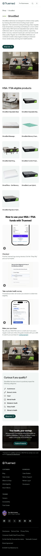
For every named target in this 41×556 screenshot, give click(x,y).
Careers (4, 498)
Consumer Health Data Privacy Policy (13, 535)
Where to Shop (6, 480)
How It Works (6, 488)
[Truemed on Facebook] (25, 521)
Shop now (7, 47)
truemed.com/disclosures (13, 454)
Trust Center (6, 505)
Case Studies (26, 473)
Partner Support (27, 477)
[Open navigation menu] (37, 3)
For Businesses (24, 3)
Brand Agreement (7, 543)
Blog (3, 473)
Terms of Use (15, 531)
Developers (26, 484)
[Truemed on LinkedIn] (4, 521)
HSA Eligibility (6, 484)
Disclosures (6, 531)
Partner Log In (26, 480)
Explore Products (20, 443)
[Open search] (32, 3)
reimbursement (23, 335)
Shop (4, 10)
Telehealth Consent (31, 539)
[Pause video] (4, 248)
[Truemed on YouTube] (30, 521)
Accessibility (6, 502)
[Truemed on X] (14, 521)
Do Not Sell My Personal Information (13, 539)
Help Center (6, 477)
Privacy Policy (25, 531)
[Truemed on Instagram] (9, 521)
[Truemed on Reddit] (19, 521)
